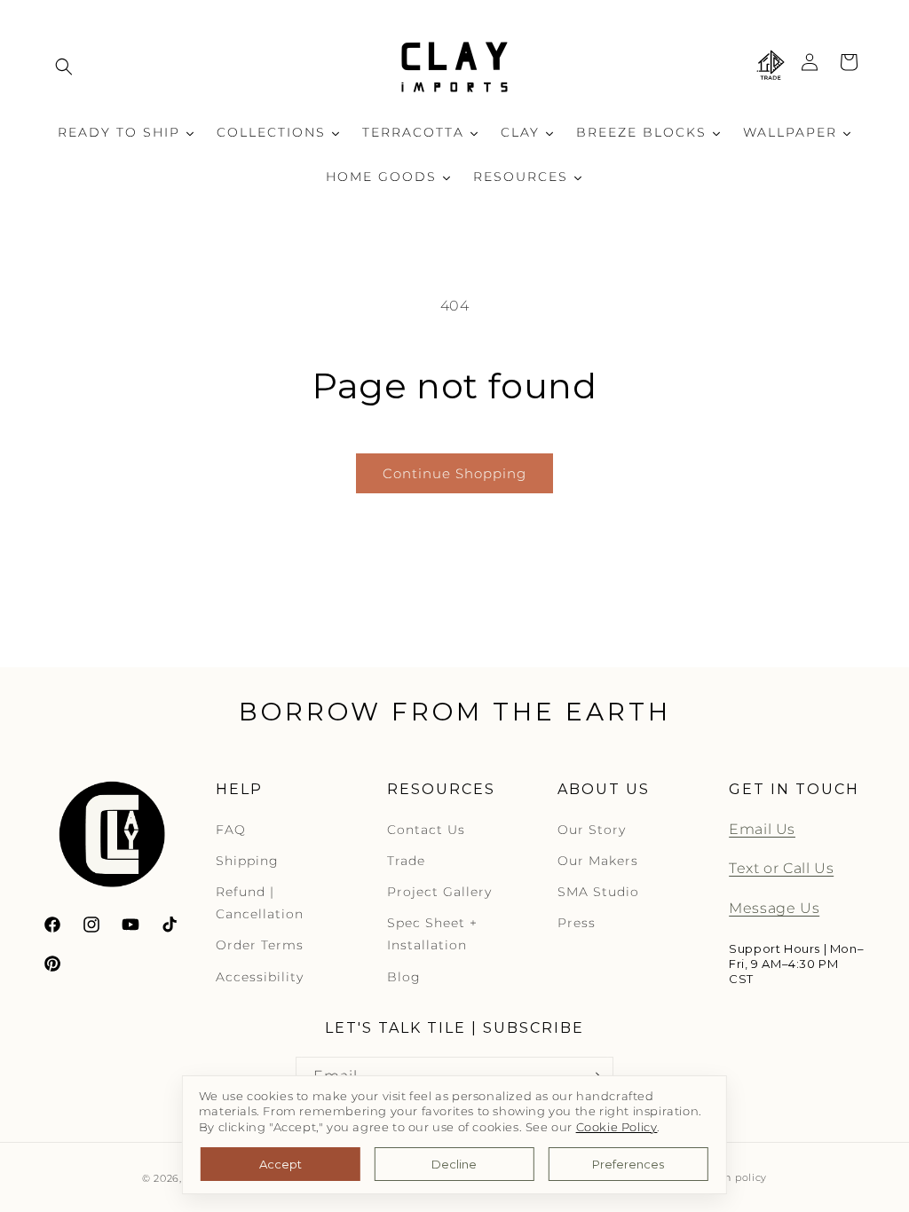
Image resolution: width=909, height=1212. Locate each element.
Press (576, 923)
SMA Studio (598, 892)
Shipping (247, 861)
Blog (404, 977)
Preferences (628, 1164)
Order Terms (260, 945)
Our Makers (597, 861)
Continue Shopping (454, 473)
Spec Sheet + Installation (432, 934)
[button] (63, 66)
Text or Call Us (781, 868)
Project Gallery (439, 892)
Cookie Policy (617, 1127)
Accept (280, 1164)
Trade (406, 861)
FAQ (231, 830)
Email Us (762, 829)
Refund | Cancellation (260, 903)
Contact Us (426, 830)
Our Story (591, 830)
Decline (454, 1164)
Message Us (774, 908)
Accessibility (260, 977)
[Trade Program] (770, 67)
